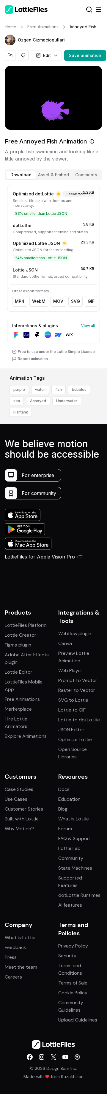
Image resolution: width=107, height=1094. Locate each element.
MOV (58, 301)
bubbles (79, 389)
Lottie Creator (20, 635)
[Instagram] (41, 1057)
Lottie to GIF (72, 710)
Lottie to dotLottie (79, 720)
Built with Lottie (22, 819)
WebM (38, 301)
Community (70, 858)
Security (67, 956)
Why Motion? (19, 828)
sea (16, 401)
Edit (47, 55)
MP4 (19, 301)
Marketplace (18, 709)
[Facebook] (29, 1057)
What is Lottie (73, 819)
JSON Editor (71, 729)
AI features (70, 905)
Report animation (33, 359)
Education (69, 799)
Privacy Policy (73, 946)
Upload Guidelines (77, 1020)
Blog (62, 809)
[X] (53, 1057)
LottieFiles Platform (26, 625)
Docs (64, 789)
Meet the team (21, 967)
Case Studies (19, 789)
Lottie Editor (18, 672)
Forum (65, 828)
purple (19, 389)
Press (11, 957)
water (40, 389)
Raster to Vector (76, 690)
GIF (91, 301)
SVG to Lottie (73, 700)
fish (58, 389)
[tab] (21, 175)
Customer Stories (24, 809)
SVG (75, 301)
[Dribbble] (77, 1057)
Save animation (85, 55)
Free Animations (22, 699)
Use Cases (16, 799)
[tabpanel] (53, 276)
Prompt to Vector (77, 680)
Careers (13, 977)
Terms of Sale (72, 983)
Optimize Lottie (75, 739)
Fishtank (20, 412)
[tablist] (53, 174)
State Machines (75, 868)
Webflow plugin (74, 633)
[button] (10, 40)
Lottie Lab (69, 848)
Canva (65, 643)
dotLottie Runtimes (79, 895)
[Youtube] (65, 1057)
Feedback (15, 947)
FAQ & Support (74, 838)
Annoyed (38, 401)
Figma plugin (18, 645)
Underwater (66, 401)
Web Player (70, 670)
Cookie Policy (72, 993)
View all (88, 325)
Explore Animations (26, 736)
